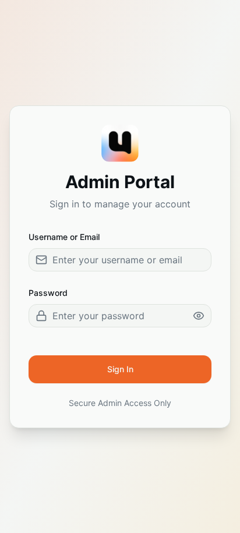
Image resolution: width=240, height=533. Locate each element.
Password (48, 293)
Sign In (120, 369)
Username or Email (64, 237)
